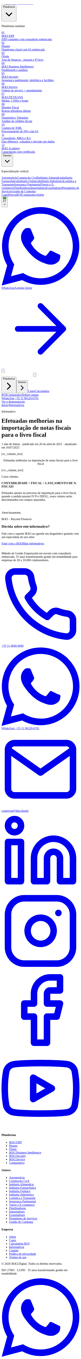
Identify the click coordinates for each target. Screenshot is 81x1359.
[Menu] (3, 371)
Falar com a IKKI (12, 543)
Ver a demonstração (13, 401)
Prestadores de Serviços (23, 1218)
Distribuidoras (22, 188)
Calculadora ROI (19, 1243)
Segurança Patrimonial (27, 184)
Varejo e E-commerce (22, 1204)
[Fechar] (34, 375)
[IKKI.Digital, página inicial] (17, 3)
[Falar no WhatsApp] (40, 1355)
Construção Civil (27, 177)
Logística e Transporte (22, 1198)
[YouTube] (40, 1127)
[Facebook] (40, 1048)
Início (5, 405)
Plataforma (9, 6)
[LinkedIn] (40, 890)
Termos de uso (17, 1257)
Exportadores (54, 188)
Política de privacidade (22, 1253)
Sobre (40, 194)
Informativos (16, 405)
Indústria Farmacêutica (22, 1187)
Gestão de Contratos (24, 191)
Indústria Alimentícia (49, 177)
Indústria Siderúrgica (51, 181)
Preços (12, 194)
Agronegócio (9, 177)
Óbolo (13, 1149)
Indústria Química (28, 181)
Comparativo (29, 194)
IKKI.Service (17, 1159)
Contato (34, 394)
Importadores (38, 188)
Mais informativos (33, 543)
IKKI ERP (15, 1142)
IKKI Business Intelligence (25, 1152)
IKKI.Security (17, 1156)
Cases (5, 194)
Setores (7, 155)
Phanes (13, 1145)
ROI (19, 194)
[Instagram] (40, 969)
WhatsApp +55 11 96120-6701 (20, 398)
